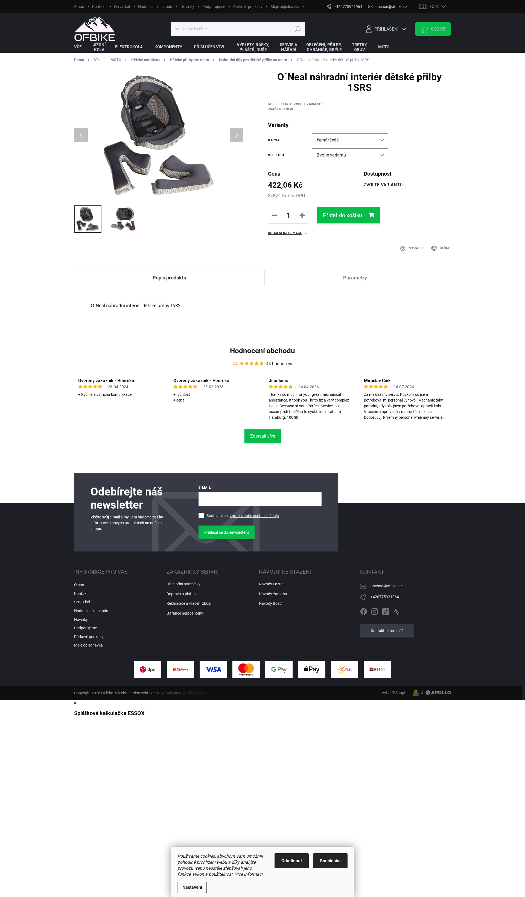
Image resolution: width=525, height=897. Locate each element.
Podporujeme (213, 6)
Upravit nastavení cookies (182, 693)
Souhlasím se (243, 516)
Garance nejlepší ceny (185, 613)
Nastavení (192, 887)
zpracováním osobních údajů (254, 516)
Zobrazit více (262, 436)
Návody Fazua (271, 584)
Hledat (297, 29)
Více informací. (249, 874)
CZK (434, 6)
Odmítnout (291, 860)
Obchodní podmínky (183, 584)
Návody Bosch (271, 603)
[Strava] (396, 610)
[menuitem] (81, 47)
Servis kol (122, 6)
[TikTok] (385, 610)
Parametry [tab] (355, 278)
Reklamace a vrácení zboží (189, 603)
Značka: (281, 109)
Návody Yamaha (273, 594)
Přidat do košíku (342, 215)
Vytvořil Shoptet (395, 693)
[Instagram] (375, 610)
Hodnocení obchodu (155, 6)
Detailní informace (285, 233)
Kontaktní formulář (387, 631)
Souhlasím (330, 860)
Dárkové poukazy (247, 6)
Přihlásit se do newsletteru (226, 532)
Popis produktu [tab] (169, 278)
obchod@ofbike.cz (386, 586)
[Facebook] (364, 610)
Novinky (187, 6)
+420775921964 (385, 597)
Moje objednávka (285, 6)
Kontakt (99, 6)
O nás (79, 6)
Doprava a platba (181, 594)
